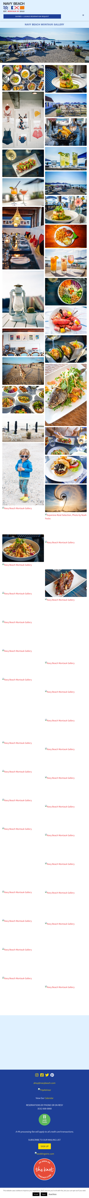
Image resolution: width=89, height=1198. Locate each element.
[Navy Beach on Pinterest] (52, 1075)
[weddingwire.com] (44, 1153)
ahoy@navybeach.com (44, 1082)
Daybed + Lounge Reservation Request (32, 16)
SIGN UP (45, 1146)
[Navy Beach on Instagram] (37, 1075)
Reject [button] (44, 1194)
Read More (53, 1194)
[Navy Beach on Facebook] (42, 1075)
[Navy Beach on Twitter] (47, 1075)
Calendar (49, 1098)
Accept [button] (36, 1194)
